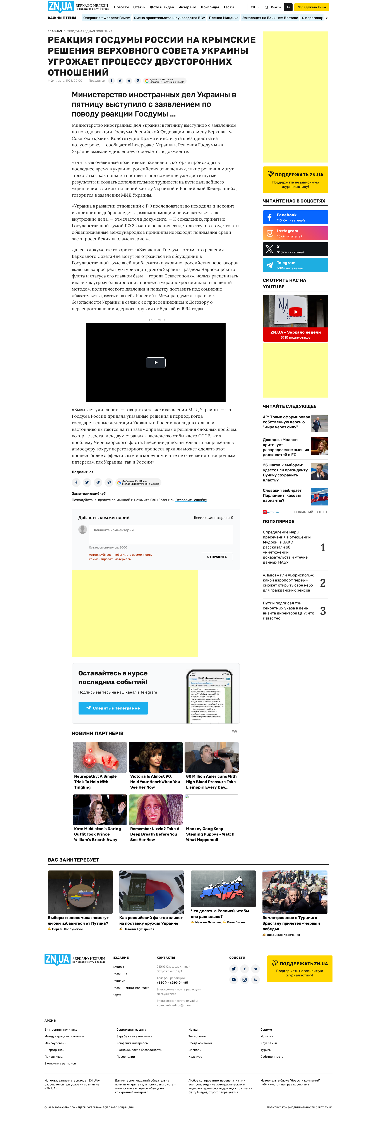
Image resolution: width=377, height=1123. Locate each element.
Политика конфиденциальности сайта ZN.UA (299, 1107)
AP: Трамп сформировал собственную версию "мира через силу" (286, 422)
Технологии (197, 1036)
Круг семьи (268, 1043)
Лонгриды (210, 7)
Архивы (118, 967)
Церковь (194, 1050)
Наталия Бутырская (139, 929)
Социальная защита (131, 1029)
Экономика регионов (60, 1063)
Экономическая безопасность (139, 1050)
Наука (193, 1029)
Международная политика (64, 1036)
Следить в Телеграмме (116, 708)
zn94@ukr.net (166, 994)
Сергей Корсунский (67, 929)
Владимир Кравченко (283, 935)
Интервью (187, 7)
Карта (117, 995)
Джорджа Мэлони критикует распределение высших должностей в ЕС (286, 447)
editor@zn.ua (181, 1005)
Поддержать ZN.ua (312, 7)
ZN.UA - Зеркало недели (296, 332)
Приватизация (55, 1057)
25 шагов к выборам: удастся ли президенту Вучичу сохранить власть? (285, 473)
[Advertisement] (135, 613)
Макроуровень (55, 1043)
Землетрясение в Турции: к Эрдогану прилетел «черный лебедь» (291, 923)
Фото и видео (162, 7)
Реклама (119, 981)
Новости (121, 7)
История (266, 1036)
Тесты (228, 7)
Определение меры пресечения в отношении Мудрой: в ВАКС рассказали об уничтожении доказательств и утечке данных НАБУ (287, 547)
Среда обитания (200, 1043)
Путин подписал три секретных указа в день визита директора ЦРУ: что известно (288, 611)
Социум (266, 1029)
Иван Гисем (236, 922)
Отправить (217, 557)
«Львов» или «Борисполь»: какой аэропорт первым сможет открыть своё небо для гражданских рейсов (288, 583)
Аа (288, 7)
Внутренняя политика (61, 1029)
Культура (195, 1057)
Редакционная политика (131, 988)
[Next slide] (325, 17)
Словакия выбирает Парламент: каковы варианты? (282, 495)
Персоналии (126, 1057)
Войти (276, 7)
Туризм (265, 1050)
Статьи (139, 7)
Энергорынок (54, 1050)
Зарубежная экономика (134, 1036)
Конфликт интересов (132, 1043)
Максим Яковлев (208, 922)
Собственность (271, 1057)
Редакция (120, 974)
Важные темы (62, 18)
